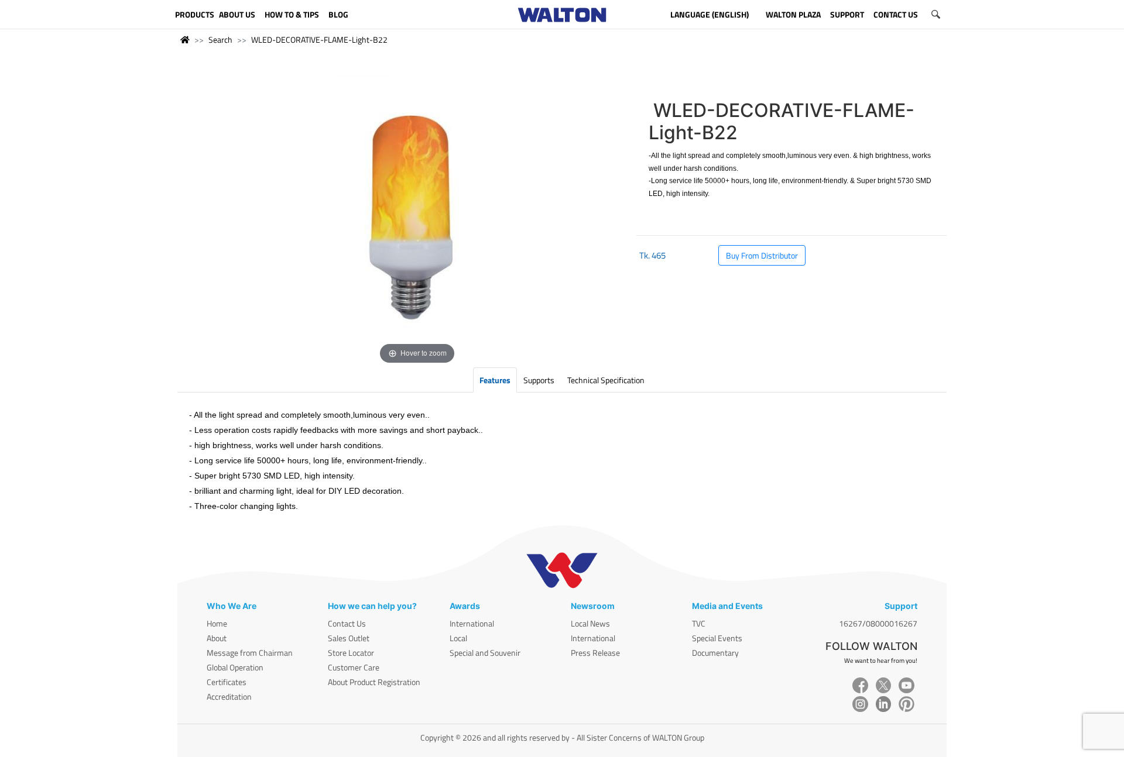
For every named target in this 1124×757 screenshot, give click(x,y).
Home (217, 623)
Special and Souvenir (485, 652)
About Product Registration (374, 682)
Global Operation (235, 667)
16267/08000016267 (878, 623)
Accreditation (229, 696)
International (472, 623)
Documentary (715, 652)
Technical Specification (606, 380)
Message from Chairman (250, 652)
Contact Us (347, 623)
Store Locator (351, 652)
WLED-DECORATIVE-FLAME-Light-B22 (319, 39)
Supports (538, 380)
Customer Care (353, 667)
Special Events (717, 638)
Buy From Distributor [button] (762, 255)
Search (220, 39)
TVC (698, 623)
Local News (590, 623)
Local (458, 638)
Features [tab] (494, 380)
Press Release (595, 652)
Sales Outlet (348, 638)
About (217, 638)
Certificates (226, 682)
